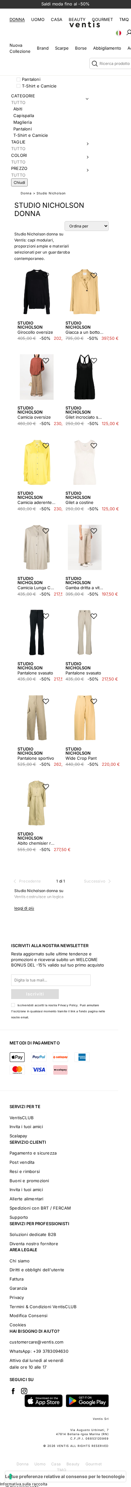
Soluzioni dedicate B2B (33, 1234)
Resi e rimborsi (25, 1171)
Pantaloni (31, 79)
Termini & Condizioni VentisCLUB (43, 1306)
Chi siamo (20, 1260)
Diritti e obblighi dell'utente (37, 1269)
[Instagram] (24, 1390)
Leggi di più (24, 908)
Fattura (17, 1278)
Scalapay (18, 1135)
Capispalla (23, 115)
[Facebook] (13, 1390)
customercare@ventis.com (37, 1341)
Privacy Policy (68, 1005)
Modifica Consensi (28, 1315)
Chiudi (19, 182)
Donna (17, 19)
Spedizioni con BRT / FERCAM (40, 1208)
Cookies (18, 1324)
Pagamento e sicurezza (33, 1152)
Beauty (77, 19)
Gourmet (102, 19)
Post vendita (22, 1162)
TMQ (124, 19)
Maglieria (22, 122)
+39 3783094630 (50, 1351)
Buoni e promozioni (29, 1180)
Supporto (19, 1217)
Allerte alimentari (27, 1198)
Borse (81, 48)
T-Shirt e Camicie (39, 85)
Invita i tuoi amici (26, 1126)
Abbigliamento (107, 48)
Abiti (17, 108)
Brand (43, 48)
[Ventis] (84, 24)
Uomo (38, 19)
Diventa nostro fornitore (34, 1243)
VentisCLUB (22, 1117)
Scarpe (62, 48)
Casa (56, 19)
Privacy (17, 1297)
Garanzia (18, 1288)
